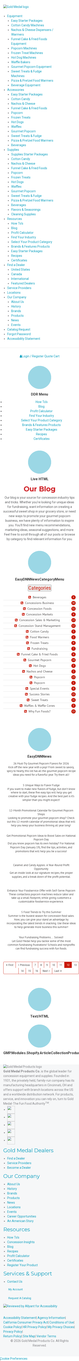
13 (73, 620)
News (11, 1202)
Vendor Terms (46, 1336)
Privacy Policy (12, 1331)
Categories (39, 588)
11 (60, 965)
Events (12, 1212)
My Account (15, 1289)
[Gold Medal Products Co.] (16, 6)
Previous (25, 965)
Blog (41, 406)
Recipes (41, 434)
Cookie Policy (12, 1327)
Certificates (42, 438)
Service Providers (19, 1163)
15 (73, 694)
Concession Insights (21, 1242)
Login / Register (33, 356)
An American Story (20, 1221)
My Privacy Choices (61, 1327)
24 (73, 660)
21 (73, 699)
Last (56, 971)
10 (53, 965)
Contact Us (14, 1281)
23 (73, 677)
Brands (12, 1193)
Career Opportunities (21, 1216)
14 (22, 971)
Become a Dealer (19, 1167)
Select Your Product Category (41, 420)
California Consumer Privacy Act (25, 1322)
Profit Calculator (41, 411)
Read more (41, 780)
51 (73, 608)
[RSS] (30, 597)
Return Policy (12, 1336)
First (10, 965)
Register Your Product (22, 1265)
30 (73, 602)
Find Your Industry (41, 415)
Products (13, 1198)
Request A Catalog (19, 1298)
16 (36, 971)
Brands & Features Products (41, 425)
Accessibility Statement (19, 1318)
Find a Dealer (16, 1158)
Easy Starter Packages (41, 429)
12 (73, 625)
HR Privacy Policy (34, 1327)
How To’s (42, 402)
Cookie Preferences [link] (13, 1358)
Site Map (29, 1336)
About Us (13, 1184)
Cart (56, 356)
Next (45, 971)
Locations (14, 1207)
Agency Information (51, 1318)
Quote (48, 356)
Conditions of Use (61, 1322)
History (12, 1188)
